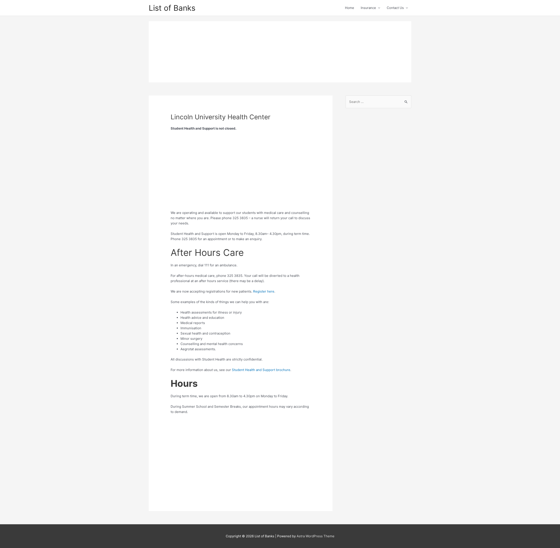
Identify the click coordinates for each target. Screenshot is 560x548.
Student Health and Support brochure (261, 370)
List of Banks (172, 7)
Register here (263, 291)
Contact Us (395, 8)
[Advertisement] (280, 51)
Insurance (368, 8)
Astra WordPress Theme (315, 536)
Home (349, 8)
